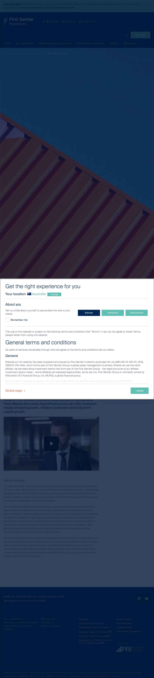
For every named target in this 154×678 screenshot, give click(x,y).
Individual (113, 312)
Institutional (136, 312)
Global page (14, 391)
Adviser (89, 312)
